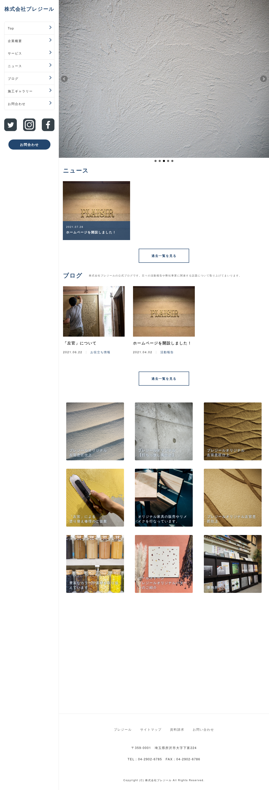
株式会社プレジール (29, 8)
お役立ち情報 (100, 352)
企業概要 (15, 41)
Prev (64, 79)
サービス (15, 53)
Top (11, 28)
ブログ (13, 78)
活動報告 (167, 352)
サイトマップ (151, 729)
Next (263, 79)
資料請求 (177, 729)
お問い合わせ (203, 729)
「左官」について (80, 343)
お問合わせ (17, 103)
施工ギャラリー (20, 91)
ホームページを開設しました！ (162, 343)
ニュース (15, 66)
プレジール (123, 729)
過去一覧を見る (164, 255)
